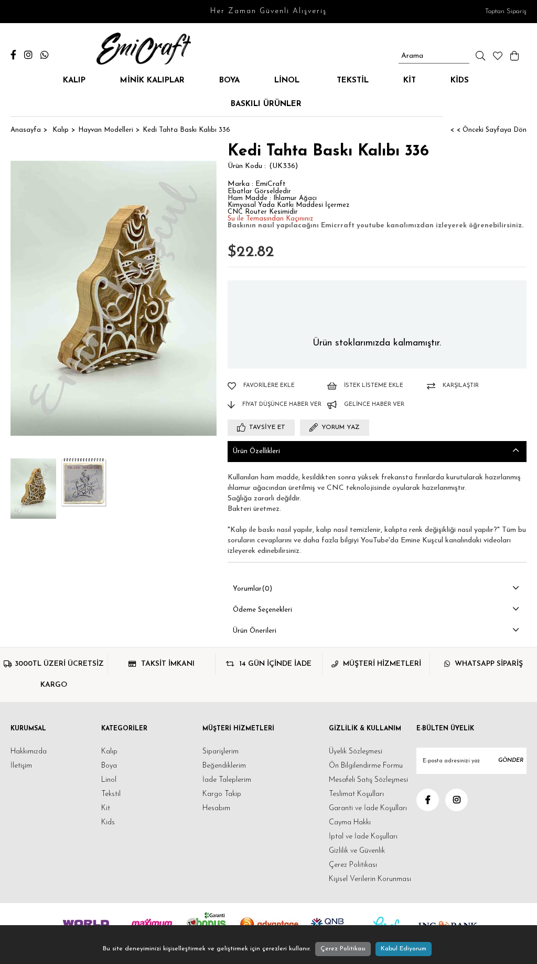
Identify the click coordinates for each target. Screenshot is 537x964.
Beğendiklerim (224, 766)
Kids (459, 81)
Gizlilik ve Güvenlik (357, 851)
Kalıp (74, 81)
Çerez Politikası (353, 865)
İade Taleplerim (226, 780)
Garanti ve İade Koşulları (368, 808)
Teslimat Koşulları (356, 794)
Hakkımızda (28, 752)
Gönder (510, 760)
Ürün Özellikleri (256, 451)
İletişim (21, 766)
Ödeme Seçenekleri (262, 609)
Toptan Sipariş (506, 11)
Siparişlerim (220, 752)
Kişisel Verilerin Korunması (370, 879)
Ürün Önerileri (254, 630)
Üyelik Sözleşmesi (355, 752)
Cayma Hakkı (350, 822)
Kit (409, 81)
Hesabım (216, 808)
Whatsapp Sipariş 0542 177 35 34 (45, 55)
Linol (288, 81)
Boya (229, 81)
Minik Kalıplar (152, 81)
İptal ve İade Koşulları (363, 837)
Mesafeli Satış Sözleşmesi (368, 780)
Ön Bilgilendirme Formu (366, 766)
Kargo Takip (221, 794)
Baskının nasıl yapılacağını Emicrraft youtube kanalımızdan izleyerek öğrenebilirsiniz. (375, 225)
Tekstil (353, 81)
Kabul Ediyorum (403, 949)
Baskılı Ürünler (266, 104)
